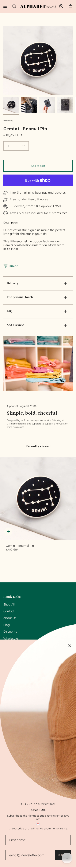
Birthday (7, 120)
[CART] (70, 6)
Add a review (15, 325)
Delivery (12, 283)
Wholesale (10, 638)
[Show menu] (6, 6)
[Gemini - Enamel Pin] (38, 498)
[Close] (70, 646)
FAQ (9, 311)
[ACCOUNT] (61, 6)
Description (10, 222)
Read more (11, 249)
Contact (8, 611)
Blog (6, 625)
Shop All (9, 604)
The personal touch (20, 297)
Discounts (10, 631)
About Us (9, 618)
